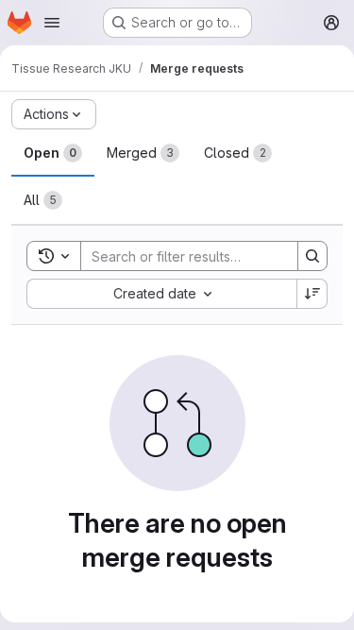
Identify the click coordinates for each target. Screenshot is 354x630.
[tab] (52, 153)
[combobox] (161, 294)
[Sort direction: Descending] (312, 294)
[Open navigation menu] (52, 23)
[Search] (312, 256)
